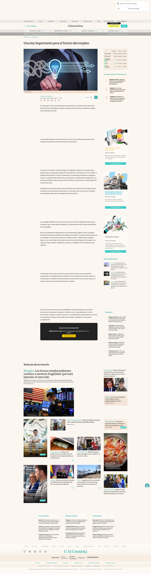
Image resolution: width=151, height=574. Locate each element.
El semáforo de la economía (112, 149)
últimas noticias (28, 21)
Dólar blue (51, 21)
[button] (147, 485)
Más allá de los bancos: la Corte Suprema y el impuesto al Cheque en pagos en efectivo (117, 99)
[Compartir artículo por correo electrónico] (55, 100)
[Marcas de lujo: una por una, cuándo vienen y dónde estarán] (57, 426)
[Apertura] (55, 558)
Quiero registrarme (69, 336)
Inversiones (116, 546)
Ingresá (124, 26)
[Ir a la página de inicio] (32, 26)
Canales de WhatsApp (51, 563)
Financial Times (112, 237)
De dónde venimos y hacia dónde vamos (115, 193)
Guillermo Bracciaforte (46, 96)
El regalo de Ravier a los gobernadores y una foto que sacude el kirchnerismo (117, 82)
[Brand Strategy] (73, 558)
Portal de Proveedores (93, 563)
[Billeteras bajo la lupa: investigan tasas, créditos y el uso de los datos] (89, 443)
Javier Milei (63, 21)
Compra (124, 51)
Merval (69, 546)
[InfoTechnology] (92, 557)
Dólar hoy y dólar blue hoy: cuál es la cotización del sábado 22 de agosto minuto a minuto (108, 34)
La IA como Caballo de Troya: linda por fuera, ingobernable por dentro (118, 90)
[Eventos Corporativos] (64, 557)
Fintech (62, 546)
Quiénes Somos (78, 563)
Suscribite (65, 563)
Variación (114, 51)
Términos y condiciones (77, 566)
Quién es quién (88, 21)
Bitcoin (54, 546)
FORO (98, 21)
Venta (120, 51)
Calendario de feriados (88, 546)
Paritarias (106, 546)
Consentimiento (96, 566)
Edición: (121, 21)
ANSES (124, 546)
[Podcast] (81, 558)
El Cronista (26, 37)
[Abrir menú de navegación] (24, 26)
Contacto (37, 563)
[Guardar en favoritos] (96, 97)
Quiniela (77, 546)
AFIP (99, 546)
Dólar (40, 21)
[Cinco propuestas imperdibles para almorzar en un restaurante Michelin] (115, 452)
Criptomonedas (45, 546)
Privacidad (87, 566)
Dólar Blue (34, 546)
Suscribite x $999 (114, 26)
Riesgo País (75, 21)
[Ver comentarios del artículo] (59, 100)
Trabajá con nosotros (110, 563)
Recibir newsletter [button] (116, 163)
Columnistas (34, 37)
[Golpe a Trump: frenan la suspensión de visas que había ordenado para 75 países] (115, 481)
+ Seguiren (88, 98)
